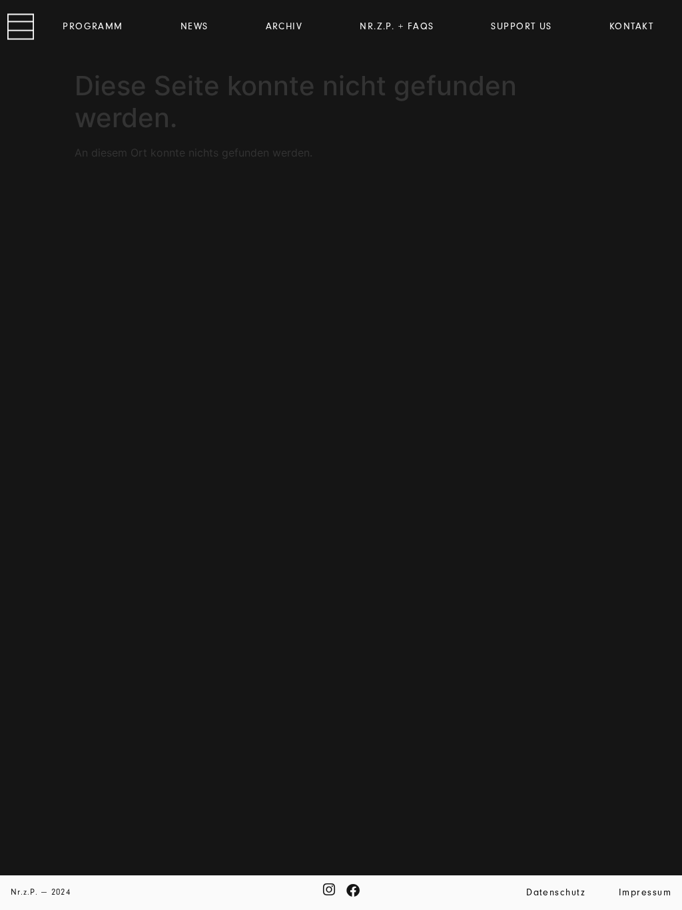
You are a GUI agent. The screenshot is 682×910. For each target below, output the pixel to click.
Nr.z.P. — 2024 (41, 892)
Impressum (645, 892)
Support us (521, 26)
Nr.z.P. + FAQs (397, 26)
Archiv (284, 26)
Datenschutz (555, 892)
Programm (93, 26)
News (194, 26)
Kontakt (631, 26)
